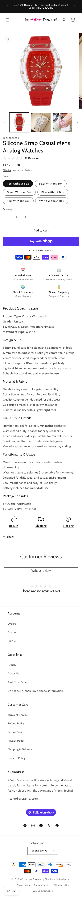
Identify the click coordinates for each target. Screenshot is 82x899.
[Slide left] (4, 123)
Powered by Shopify (43, 879)
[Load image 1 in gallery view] (19, 122)
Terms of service (42, 885)
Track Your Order (18, 682)
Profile (12, 641)
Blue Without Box (52, 192)
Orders (12, 623)
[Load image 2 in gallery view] (41, 122)
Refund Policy (16, 723)
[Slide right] (78, 123)
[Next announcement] (75, 6)
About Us (13, 673)
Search (12, 665)
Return (13, 525)
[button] (7, 20)
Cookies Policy (16, 758)
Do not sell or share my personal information (35, 691)
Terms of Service (18, 715)
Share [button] (10, 536)
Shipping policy (61, 885)
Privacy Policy (16, 740)
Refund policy (63, 879)
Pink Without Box (18, 200)
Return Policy (16, 732)
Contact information (43, 890)
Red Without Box (18, 183)
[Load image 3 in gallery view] (62, 122)
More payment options (41, 250)
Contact (13, 632)
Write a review (41, 570)
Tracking (68, 525)
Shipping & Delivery (20, 749)
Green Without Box (19, 192)
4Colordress (26, 879)
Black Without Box (51, 183)
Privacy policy (23, 885)
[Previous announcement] (7, 6)
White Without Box (51, 200)
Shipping (7, 170)
